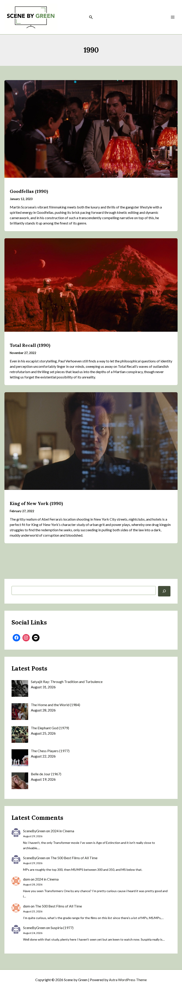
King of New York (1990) (36, 503)
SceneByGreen (34, 831)
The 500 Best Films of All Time (74, 858)
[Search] (164, 591)
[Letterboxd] (36, 638)
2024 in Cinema (62, 831)
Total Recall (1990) (30, 345)
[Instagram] (26, 638)
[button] (91, 17)
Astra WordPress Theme (128, 980)
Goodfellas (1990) (29, 191)
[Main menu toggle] (173, 17)
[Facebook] (16, 638)
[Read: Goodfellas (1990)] (91, 128)
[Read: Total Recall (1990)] (91, 284)
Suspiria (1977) (62, 927)
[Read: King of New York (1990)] (91, 440)
